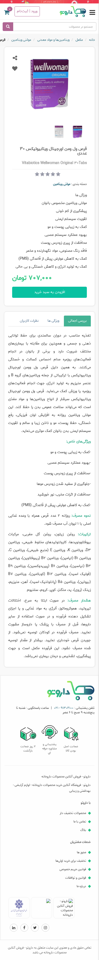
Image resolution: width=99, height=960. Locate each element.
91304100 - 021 (63, 707)
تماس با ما (79, 821)
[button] (6, 13)
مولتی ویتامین (61, 184)
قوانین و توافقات (75, 877)
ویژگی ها (53, 321)
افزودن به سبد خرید (49, 292)
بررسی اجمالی (77, 321)
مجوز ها (81, 852)
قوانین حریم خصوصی (72, 869)
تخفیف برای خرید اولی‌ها (70, 860)
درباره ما (81, 886)
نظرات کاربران (29, 321)
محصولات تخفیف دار (73, 813)
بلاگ (83, 830)
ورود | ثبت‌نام (27, 11)
